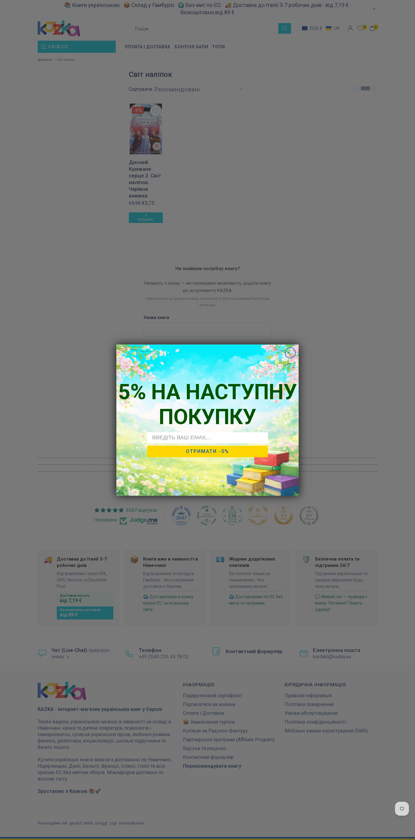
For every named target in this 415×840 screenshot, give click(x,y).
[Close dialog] (290, 353)
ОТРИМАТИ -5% (207, 451)
